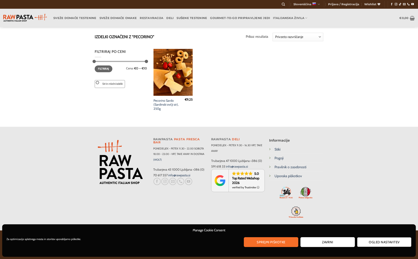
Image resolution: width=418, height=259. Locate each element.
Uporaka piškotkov (288, 176)
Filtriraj (103, 68)
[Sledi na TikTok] (400, 4)
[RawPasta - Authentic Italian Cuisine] (25, 18)
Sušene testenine (192, 18)
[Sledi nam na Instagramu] (396, 4)
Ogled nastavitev (384, 242)
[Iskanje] (283, 4)
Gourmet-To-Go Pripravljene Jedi (240, 18)
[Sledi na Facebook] (391, 4)
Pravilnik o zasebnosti (290, 167)
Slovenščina (302, 4)
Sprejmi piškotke (271, 242)
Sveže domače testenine (74, 18)
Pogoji (279, 158)
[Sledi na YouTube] (412, 4)
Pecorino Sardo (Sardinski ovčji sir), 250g (166, 105)
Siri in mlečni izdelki (112, 83)
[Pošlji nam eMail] (404, 4)
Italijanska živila (288, 18)
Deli (170, 18)
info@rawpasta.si (179, 175)
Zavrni (327, 242)
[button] (343, 4)
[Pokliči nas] (408, 4)
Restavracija (151, 18)
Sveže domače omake (118, 18)
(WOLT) (157, 159)
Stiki (277, 149)
